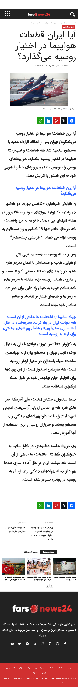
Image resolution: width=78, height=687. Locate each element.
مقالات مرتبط (48, 552)
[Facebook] (65, 644)
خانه (75, 23)
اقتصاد (51, 667)
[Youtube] (12, 644)
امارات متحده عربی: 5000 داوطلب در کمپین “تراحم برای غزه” (39, 578)
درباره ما (6, 678)
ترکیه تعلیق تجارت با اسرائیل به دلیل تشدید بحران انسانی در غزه (15, 578)
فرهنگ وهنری (10, 667)
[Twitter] (20, 644)
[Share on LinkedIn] (48, 120)
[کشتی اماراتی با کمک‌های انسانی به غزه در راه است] (64, 566)
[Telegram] (27, 644)
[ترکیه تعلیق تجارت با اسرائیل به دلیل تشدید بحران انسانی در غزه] (13, 566)
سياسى (70, 667)
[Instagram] (58, 644)
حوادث (28, 667)
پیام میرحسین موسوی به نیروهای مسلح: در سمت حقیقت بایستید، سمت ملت (42, 533)
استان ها (34, 672)
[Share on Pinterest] (56, 120)
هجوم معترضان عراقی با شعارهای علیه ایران (15, 530)
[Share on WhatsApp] (40, 120)
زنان (20, 667)
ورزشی (44, 672)
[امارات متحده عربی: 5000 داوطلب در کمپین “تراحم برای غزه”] (39, 566)
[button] (70, 14)
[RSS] (35, 644)
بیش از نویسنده (30, 552)
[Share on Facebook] (71, 120)
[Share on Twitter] (64, 120)
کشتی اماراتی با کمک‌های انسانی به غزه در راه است (65, 578)
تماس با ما (45, 678)
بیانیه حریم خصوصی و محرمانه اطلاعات (25, 678)
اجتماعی (60, 667)
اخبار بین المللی (65, 23)
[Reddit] (42, 644)
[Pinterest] (50, 644)
